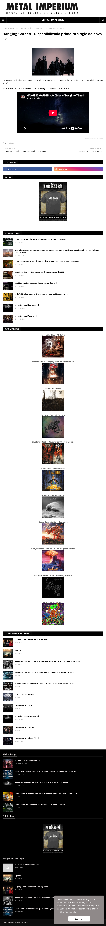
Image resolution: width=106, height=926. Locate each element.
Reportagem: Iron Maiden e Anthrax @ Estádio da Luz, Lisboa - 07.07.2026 (45, 793)
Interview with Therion (24, 727)
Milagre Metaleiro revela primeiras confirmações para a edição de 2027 (44, 683)
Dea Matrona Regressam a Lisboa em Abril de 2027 (35, 283)
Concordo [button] (79, 919)
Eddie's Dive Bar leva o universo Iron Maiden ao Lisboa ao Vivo (41, 294)
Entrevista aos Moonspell (25, 316)
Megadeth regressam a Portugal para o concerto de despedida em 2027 (45, 672)
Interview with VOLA (23, 705)
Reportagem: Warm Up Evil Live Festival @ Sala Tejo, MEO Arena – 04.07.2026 (46, 261)
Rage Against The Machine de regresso (31, 639)
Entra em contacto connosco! (27, 865)
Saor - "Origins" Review (24, 694)
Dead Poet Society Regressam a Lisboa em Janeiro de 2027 (39, 272)
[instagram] (78, 169)
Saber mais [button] (70, 912)
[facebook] (27, 169)
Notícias (16, 28)
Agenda (17, 650)
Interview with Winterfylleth (27, 738)
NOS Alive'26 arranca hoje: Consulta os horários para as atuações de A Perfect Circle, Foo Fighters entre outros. (56, 251)
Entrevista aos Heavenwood (26, 305)
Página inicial (7, 28)
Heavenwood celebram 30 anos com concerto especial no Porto (41, 782)
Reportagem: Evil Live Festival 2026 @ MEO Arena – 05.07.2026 (40, 239)
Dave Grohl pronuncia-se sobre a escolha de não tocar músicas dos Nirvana (47, 661)
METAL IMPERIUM (53, 20)
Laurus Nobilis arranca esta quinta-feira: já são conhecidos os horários (45, 771)
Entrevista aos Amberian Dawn (27, 760)
